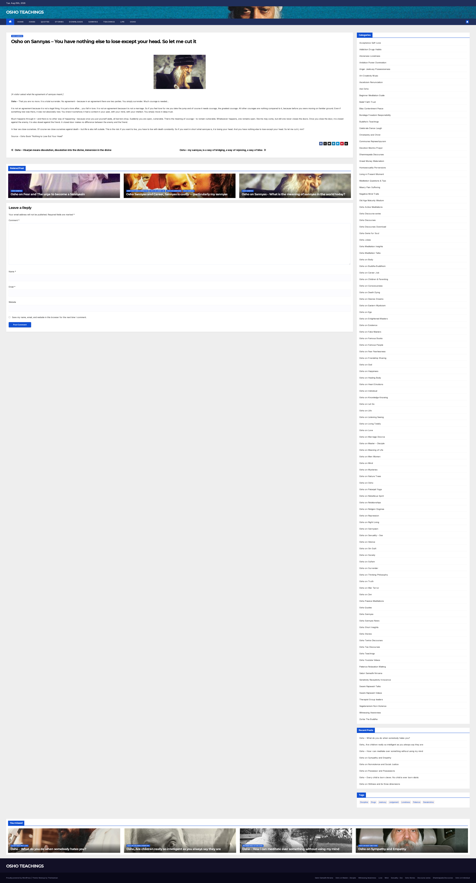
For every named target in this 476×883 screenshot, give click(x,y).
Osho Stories (365, 634)
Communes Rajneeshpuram (372, 141)
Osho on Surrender (368, 568)
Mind (386, 878)
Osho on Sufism (367, 561)
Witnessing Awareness (370, 712)
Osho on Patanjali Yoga (370, 489)
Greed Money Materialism (371, 161)
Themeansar (53, 878)
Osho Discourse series (370, 213)
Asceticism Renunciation (371, 82)
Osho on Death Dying (369, 292)
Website (12, 302)
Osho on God (365, 364)
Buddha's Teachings (369, 121)
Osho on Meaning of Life (371, 450)
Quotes (45, 22)
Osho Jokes (365, 240)
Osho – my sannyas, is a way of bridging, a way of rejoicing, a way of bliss (221, 150)
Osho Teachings (367, 653)
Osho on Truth (366, 581)
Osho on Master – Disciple (372, 443)
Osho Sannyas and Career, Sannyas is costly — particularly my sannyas (176, 194)
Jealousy (382, 802)
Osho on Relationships (370, 502)
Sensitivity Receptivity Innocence (375, 680)
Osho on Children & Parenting (373, 279)
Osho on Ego (365, 312)
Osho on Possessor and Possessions (377, 771)
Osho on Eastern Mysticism (372, 305)
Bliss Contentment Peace (371, 108)
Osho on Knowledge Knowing (373, 397)
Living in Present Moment (371, 174)
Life (122, 22)
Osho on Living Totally (370, 423)
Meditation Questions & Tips (372, 181)
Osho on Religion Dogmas (371, 509)
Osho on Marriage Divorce (372, 437)
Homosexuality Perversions (372, 167)
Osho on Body (366, 259)
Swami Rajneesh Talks (370, 686)
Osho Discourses (367, 220)
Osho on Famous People (371, 345)
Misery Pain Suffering (369, 187)
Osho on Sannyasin (174, 191)
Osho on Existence (368, 325)
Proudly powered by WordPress (18, 878)
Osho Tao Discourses (369, 647)
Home (20, 22)
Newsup (42, 878)
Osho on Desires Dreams (371, 299)
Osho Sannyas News (369, 620)
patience (416, 802)
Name (12, 271)
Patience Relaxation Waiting (372, 666)
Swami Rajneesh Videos (370, 693)
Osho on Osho (366, 483)
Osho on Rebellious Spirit (371, 496)
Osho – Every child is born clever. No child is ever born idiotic (389, 777)
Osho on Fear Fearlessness (372, 351)
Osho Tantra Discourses (371, 640)
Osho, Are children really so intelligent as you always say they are (391, 744)
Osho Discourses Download (372, 226)
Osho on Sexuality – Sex (371, 535)
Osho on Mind (366, 463)
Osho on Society (367, 555)
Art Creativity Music (368, 75)
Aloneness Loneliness (369, 56)
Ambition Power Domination (137, 191)
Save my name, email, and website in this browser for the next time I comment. (49, 317)
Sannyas (93, 22)
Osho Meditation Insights (371, 246)
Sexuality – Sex (397, 878)
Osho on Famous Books (371, 338)
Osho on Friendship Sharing (372, 358)
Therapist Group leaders (371, 699)
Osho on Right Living (369, 522)
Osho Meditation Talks (370, 253)
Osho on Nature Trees (370, 476)
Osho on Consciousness (371, 286)
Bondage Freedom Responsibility (375, 115)
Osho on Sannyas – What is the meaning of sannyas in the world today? (293, 194)
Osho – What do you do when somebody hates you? (384, 738)
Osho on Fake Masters (370, 332)
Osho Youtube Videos (369, 660)
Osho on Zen (365, 594)
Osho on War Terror (369, 588)
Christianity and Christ (369, 135)
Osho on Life (365, 410)
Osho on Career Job (157, 191)
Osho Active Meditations (371, 207)
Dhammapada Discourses (371, 154)
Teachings (109, 22)
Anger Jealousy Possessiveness (374, 69)
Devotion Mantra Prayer (371, 148)
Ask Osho (364, 89)
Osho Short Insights (369, 627)
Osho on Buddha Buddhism (372, 266)
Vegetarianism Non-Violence (373, 706)
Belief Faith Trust (367, 102)
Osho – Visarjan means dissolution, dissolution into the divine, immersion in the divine (63, 150)
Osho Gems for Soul (369, 233)
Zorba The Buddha (368, 719)
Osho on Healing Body (370, 378)
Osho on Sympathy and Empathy (375, 758)
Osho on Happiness (368, 371)
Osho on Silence (367, 542)
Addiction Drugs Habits (370, 49)
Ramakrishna (428, 802)
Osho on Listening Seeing (371, 417)
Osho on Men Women (369, 456)
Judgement (394, 802)
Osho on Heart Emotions (371, 384)
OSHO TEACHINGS (25, 12)
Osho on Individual (368, 391)
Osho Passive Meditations (371, 601)
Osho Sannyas (17, 36)
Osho (133, 22)
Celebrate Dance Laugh (370, 128)
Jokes (32, 22)
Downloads (76, 22)
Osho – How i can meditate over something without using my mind (391, 751)
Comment (14, 220)
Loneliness (406, 802)
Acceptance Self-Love (370, 43)
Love (380, 878)
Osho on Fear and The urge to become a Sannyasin (48, 194)
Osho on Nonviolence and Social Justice (379, 764)
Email (12, 287)
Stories (59, 22)
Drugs (373, 802)
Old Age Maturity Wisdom (371, 200)
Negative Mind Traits (369, 194)
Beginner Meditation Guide (372, 95)
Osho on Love (366, 430)
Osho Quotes (365, 607)
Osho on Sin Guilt (367, 548)
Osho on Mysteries (368, 469)
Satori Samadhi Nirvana (370, 673)
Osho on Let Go (367, 404)
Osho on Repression (369, 515)
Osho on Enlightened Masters (373, 318)
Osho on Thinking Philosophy (373, 575)
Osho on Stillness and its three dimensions (379, 784)
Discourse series (424, 878)
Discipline (364, 802)
